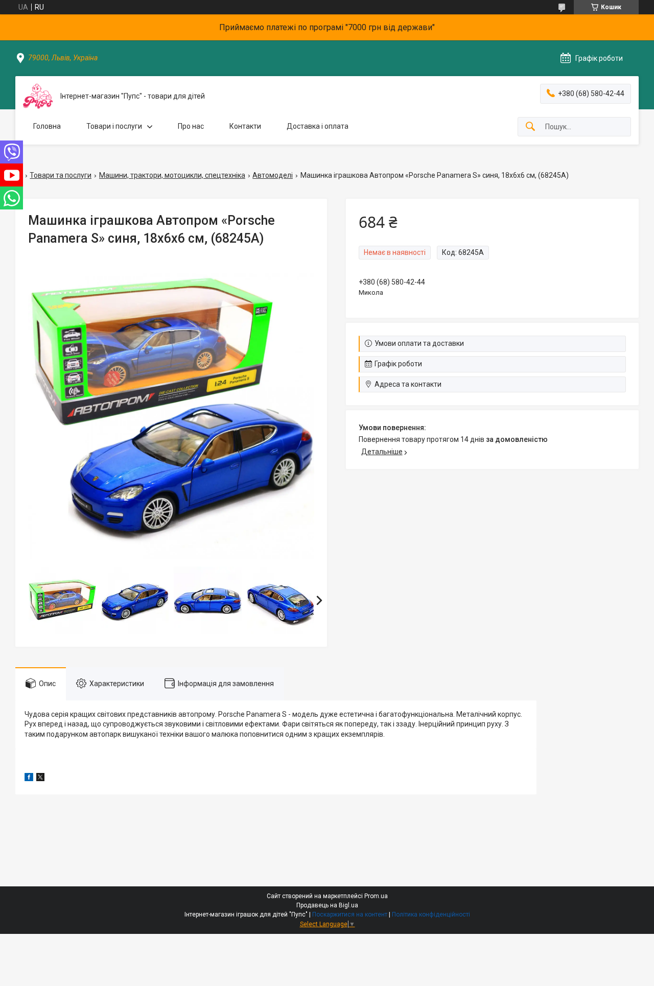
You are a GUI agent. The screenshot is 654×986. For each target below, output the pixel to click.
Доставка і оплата (317, 126)
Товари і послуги (114, 126)
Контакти (245, 126)
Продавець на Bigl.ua (327, 905)
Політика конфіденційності (431, 914)
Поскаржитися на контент (349, 914)
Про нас (191, 126)
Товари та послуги (60, 175)
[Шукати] (530, 127)
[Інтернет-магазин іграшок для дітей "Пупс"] (38, 96)
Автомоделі (272, 175)
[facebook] (29, 778)
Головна (47, 126)
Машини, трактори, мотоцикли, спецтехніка (172, 175)
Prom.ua (376, 896)
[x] (40, 778)
